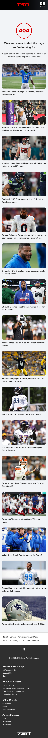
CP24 (4, 706)
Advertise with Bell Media (28, 637)
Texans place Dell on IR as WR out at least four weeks (23, 344)
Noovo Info (6, 721)
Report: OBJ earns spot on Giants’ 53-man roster (21, 520)
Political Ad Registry (10, 694)
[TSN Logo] (23, 4)
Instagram (17, 640)
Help (4, 676)
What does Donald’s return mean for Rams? (22, 555)
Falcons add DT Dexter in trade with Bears (21, 414)
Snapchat (35, 640)
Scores (42, 7)
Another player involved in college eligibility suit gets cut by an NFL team (24, 164)
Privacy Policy (8, 685)
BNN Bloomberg (9, 709)
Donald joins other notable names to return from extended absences (24, 589)
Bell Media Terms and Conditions (15, 688)
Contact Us (6, 673)
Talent (5, 637)
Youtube (26, 640)
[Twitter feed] (24, 649)
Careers (13, 637)
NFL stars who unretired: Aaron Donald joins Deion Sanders (22, 449)
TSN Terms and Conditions (13, 691)
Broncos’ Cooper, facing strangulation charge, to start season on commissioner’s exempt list (24, 236)
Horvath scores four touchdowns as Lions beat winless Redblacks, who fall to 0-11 (23, 129)
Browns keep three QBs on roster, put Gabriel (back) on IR (23, 484)
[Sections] (4, 4)
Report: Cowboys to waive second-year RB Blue (24, 624)
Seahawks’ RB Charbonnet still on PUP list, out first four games (23, 200)
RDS (4, 718)
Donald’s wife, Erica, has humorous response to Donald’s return (23, 272)
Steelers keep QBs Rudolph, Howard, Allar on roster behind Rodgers (23, 380)
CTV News (6, 703)
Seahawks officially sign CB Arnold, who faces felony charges (23, 93)
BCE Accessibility (9, 670)
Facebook (7, 640)
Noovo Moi (6, 724)
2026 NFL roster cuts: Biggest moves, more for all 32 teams (23, 308)
